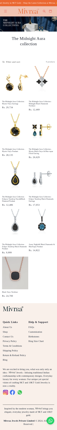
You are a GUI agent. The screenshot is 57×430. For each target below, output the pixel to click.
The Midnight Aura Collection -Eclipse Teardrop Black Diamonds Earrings (41, 199)
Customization (35, 332)
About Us (7, 327)
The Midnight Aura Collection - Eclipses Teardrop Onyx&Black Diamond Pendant (13, 199)
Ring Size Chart (36, 341)
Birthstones (33, 336)
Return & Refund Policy (14, 355)
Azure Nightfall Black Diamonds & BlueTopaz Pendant (42, 245)
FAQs (31, 327)
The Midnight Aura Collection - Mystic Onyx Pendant (13, 150)
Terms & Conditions (12, 346)
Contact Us (8, 336)
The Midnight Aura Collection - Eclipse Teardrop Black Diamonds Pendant (14, 246)
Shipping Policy (10, 350)
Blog (5, 360)
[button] (5, 11)
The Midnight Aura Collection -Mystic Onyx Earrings (13, 103)
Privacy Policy (10, 341)
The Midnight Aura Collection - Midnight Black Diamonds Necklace (40, 104)
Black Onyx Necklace (10, 292)
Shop (5, 332)
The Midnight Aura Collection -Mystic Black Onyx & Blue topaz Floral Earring (41, 151)
